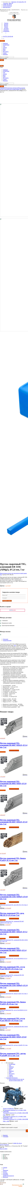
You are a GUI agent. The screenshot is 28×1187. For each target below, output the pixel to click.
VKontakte (5, 1136)
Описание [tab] (5, 639)
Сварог (5, 53)
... (5, 32)
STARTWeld (6, 44)
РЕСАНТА (6, 51)
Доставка (6, 28)
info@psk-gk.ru (6, 7)
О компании (6, 31)
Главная (6, 23)
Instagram (5, 1135)
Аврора (5, 47)
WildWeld (5, 43)
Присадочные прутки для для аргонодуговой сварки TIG (12, 88)
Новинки (5, 54)
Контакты (6, 29)
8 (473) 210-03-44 (7, 6)
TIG (15, 645)
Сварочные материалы (12, 88)
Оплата (6, 27)
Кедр (4, 49)
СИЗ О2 (11, 1076)
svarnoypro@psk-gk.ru (14, 13)
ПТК (4, 50)
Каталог (6, 24)
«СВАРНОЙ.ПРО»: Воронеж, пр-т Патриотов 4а (14, 10)
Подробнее (3, 752)
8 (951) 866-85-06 (14, 12)
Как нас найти (3, 1148)
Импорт (6, 25)
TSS (4, 46)
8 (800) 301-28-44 (7, 4)
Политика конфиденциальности (8, 1175)
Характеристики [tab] (7, 640)
